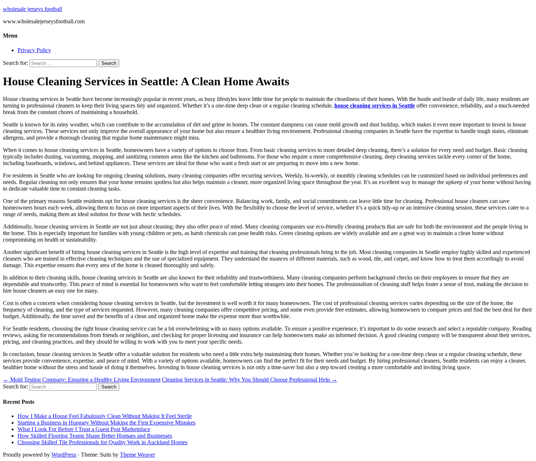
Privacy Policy (34, 50)
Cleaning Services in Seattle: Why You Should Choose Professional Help (249, 379)
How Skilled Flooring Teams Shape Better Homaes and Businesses (95, 436)
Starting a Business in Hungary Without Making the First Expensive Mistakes (106, 422)
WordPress (63, 455)
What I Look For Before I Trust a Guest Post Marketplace (84, 429)
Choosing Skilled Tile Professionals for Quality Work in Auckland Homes (102, 442)
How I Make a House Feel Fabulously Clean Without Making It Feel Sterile (105, 416)
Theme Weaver (137, 455)
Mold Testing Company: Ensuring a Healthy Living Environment (81, 379)
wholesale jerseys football (32, 9)
